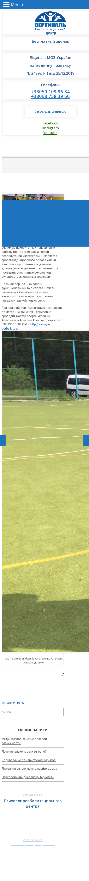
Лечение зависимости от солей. (24, 751)
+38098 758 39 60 (50, 96)
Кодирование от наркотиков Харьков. (29, 760)
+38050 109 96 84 (50, 91)
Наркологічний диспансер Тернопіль (28, 777)
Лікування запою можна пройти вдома (29, 768)
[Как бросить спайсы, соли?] (86, 440)
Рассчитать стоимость (50, 111)
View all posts (33, 840)
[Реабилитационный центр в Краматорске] (3, 440)
